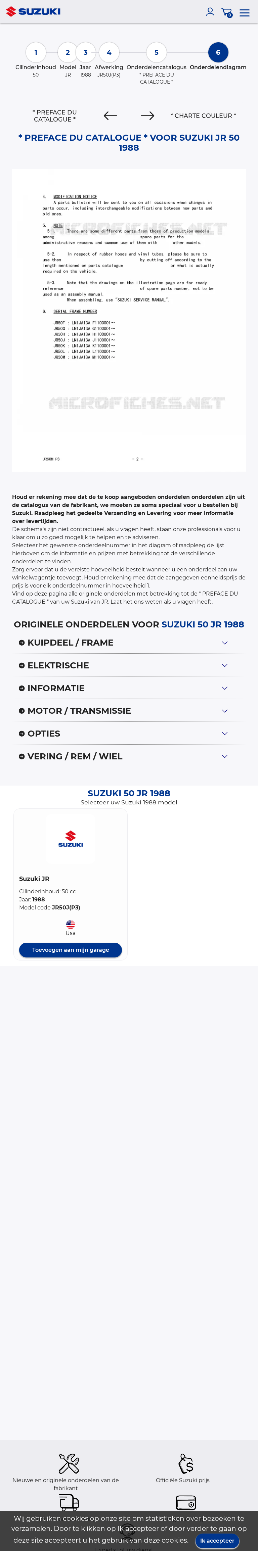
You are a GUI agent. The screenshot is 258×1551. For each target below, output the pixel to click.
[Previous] (110, 115)
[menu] (245, 11)
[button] (70, 839)
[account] (211, 12)
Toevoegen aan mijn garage (70, 950)
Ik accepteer (217, 1541)
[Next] (147, 115)
